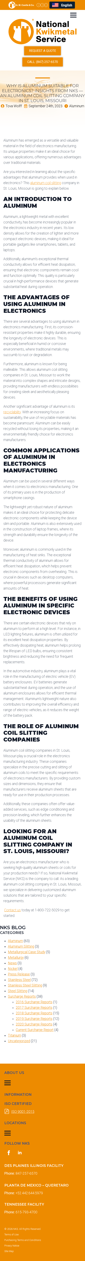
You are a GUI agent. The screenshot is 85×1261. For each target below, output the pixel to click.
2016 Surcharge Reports (34, 1002)
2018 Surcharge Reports (34, 1013)
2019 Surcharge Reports (34, 1019)
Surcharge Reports (22, 996)
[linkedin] (46, 5)
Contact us (12, 910)
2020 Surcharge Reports (34, 1024)
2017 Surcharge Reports (34, 1008)
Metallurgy (16, 958)
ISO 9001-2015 (22, 1112)
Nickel (13, 969)
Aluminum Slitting (21, 946)
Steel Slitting (17, 991)
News (12, 963)
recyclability (12, 412)
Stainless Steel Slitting (25, 985)
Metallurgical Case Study (26, 952)
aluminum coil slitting (45, 183)
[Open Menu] (73, 15)
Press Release (19, 974)
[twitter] (38, 5)
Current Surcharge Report (35, 1030)
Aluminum (15, 941)
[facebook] (42, 5)
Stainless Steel (19, 980)
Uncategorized (19, 1041)
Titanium (14, 1035)
